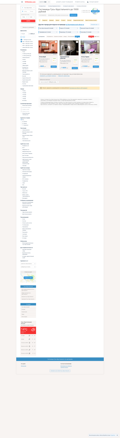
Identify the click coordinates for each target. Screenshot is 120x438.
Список (97, 36)
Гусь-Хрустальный (25, 306)
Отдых (23, 314)
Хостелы (69, 20)
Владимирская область (66, 366)
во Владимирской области (75, 24)
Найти (28, 20)
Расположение (71, 36)
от (42, 66)
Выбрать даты (73, 15)
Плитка (91, 36)
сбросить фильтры (64, 76)
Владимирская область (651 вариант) (78, 88)
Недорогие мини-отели (78, 20)
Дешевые (51, 20)
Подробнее (53, 66)
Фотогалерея (24, 316)
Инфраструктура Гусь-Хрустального (26, 293)
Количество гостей (25, 14)
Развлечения (24, 311)
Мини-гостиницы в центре (91, 20)
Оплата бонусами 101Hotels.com (26, 114)
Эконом (57, 20)
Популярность (50, 36)
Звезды (65, 36)
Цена (76, 36)
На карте (63, 20)
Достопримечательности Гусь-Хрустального (28, 290)
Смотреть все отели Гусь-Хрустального (60, 370)
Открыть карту (28, 277)
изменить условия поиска (48, 76)
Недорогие (45, 20)
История (23, 309)
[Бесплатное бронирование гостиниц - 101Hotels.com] (30, 2)
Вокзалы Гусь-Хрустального (27, 296)
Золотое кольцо (64, 367)
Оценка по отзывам (58, 36)
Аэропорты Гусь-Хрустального (28, 299)
